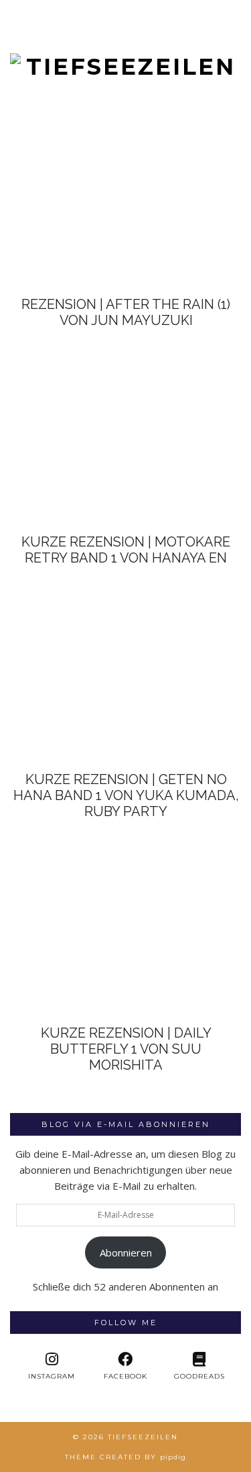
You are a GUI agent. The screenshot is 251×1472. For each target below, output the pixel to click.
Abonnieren (126, 1252)
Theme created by (125, 1457)
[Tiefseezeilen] (125, 40)
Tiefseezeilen (143, 1437)
